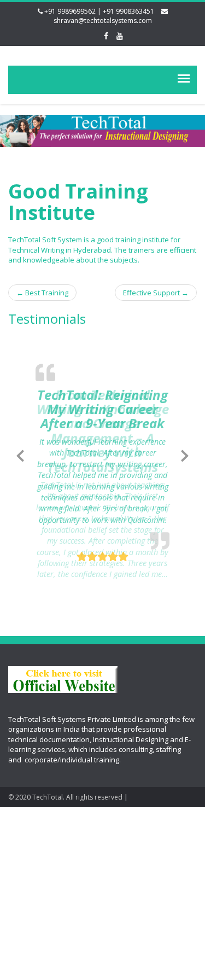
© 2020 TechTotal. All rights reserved (65, 797)
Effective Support (156, 293)
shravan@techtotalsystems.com (103, 20)
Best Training (42, 293)
